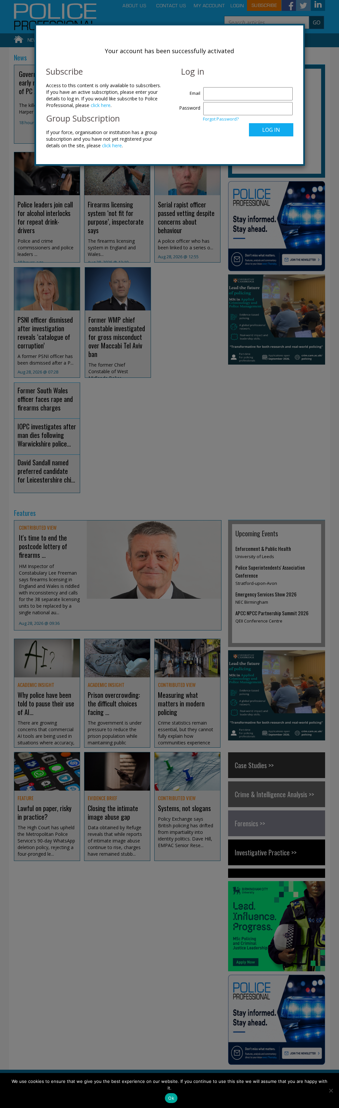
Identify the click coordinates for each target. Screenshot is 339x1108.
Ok (171, 1098)
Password (189, 108)
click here (101, 105)
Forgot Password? (221, 119)
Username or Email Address (188, 89)
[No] (330, 1090)
